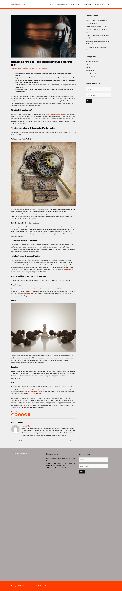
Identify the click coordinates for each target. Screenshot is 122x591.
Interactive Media (91, 74)
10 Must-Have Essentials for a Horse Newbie (60, 468)
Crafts (88, 64)
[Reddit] (19, 414)
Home (88, 67)
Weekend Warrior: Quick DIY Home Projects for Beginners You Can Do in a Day (98, 29)
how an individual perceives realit (55, 114)
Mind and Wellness (29, 68)
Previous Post (16, 441)
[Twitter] (16, 414)
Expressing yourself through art (35, 391)
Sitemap (108, 586)
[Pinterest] (25, 414)
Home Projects (90, 70)
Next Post (72, 441)
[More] (29, 414)
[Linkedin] (22, 414)
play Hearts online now (30, 293)
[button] (108, 4)
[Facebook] (12, 414)
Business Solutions (92, 61)
